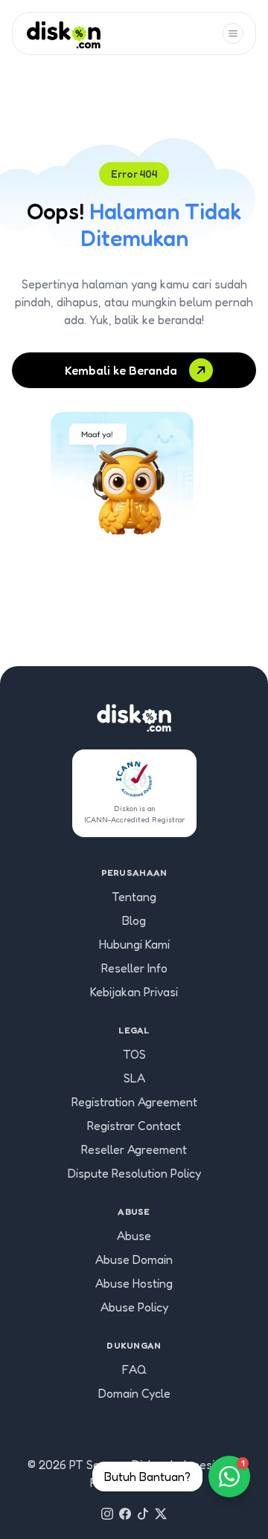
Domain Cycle (134, 1393)
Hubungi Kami (134, 944)
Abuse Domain (134, 1259)
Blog (134, 920)
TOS (134, 1054)
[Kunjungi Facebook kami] (125, 1513)
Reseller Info (134, 968)
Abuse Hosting (134, 1283)
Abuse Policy (134, 1307)
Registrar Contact (134, 1125)
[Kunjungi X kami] (161, 1513)
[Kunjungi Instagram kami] (107, 1513)
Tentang (134, 896)
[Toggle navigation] (233, 33)
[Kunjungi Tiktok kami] (143, 1513)
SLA (134, 1078)
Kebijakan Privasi (134, 991)
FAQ (134, 1369)
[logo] (64, 33)
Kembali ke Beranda (121, 370)
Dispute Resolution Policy (134, 1173)
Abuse (134, 1235)
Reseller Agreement (134, 1149)
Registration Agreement (134, 1101)
